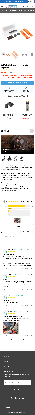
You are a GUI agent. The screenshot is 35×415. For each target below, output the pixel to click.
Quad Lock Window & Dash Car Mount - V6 (9, 114)
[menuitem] (27, 6)
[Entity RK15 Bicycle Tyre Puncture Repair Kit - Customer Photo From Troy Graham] (17, 220)
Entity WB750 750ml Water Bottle (27, 114)
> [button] (23, 340)
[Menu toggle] (2, 6)
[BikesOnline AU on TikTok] (19, 398)
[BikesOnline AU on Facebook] (12, 398)
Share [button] (6, 268)
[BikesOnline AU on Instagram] (16, 398)
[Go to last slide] (3, 112)
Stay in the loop (9, 371)
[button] (32, 268)
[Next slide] (32, 112)
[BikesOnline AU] (12, 5)
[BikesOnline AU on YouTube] (23, 398)
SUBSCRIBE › (17, 389)
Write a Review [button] (18, 226)
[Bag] (32, 5)
